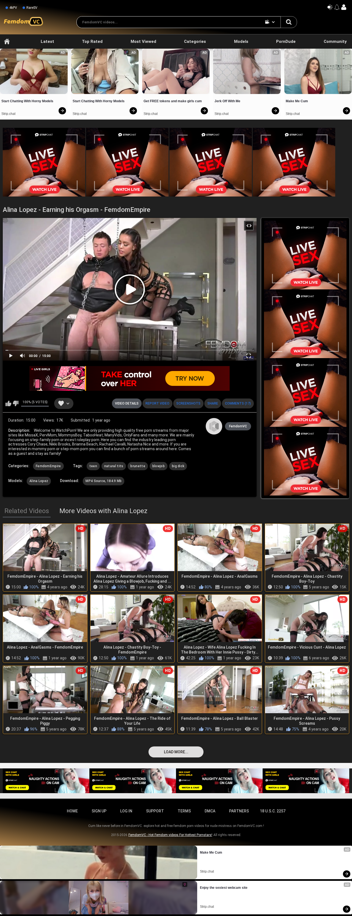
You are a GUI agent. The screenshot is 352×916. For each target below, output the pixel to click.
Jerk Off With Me (227, 101)
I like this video (8, 403)
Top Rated (92, 41)
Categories (195, 41)
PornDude (286, 41)
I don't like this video (15, 403)
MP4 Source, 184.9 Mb (104, 481)
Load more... (176, 752)
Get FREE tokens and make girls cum (173, 101)
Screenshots (188, 403)
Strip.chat (8, 114)
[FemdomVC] (214, 426)
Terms (184, 811)
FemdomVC (238, 426)
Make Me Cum (297, 101)
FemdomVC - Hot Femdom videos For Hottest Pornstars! (170, 835)
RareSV (31, 8)
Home (7, 41)
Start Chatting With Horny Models (27, 101)
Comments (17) (238, 403)
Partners (239, 811)
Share (212, 403)
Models (241, 41)
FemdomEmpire (48, 466)
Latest (47, 41)
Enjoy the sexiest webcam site (224, 888)
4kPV (13, 8)
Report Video (157, 403)
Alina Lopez (38, 481)
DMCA (210, 811)
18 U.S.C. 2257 (272, 811)
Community (335, 41)
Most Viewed (143, 41)
